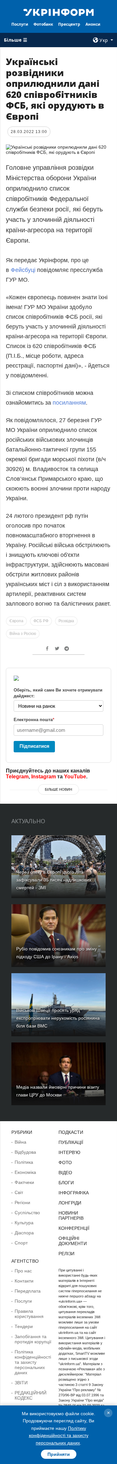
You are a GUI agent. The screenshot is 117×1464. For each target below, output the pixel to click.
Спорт (21, 1242)
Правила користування (29, 1314)
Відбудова (25, 1152)
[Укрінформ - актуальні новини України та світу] (58, 11)
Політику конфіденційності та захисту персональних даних (58, 1435)
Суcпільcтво (27, 1212)
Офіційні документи (72, 1241)
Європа (16, 621)
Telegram (17, 776)
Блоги (66, 1182)
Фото (65, 1162)
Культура (24, 1222)
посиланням (69, 402)
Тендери (24, 1326)
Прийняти (58, 1454)
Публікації (70, 1142)
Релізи (66, 1253)
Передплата (28, 1291)
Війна (20, 1142)
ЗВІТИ (21, 1382)
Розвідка (66, 621)
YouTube (75, 776)
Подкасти (70, 1132)
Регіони (22, 1202)
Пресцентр (69, 24)
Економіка (25, 1172)
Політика (24, 1162)
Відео (65, 1172)
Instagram (43, 776)
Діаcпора (24, 1232)
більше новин (58, 789)
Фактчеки (24, 1182)
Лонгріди (69, 1202)
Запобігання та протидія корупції (33, 1339)
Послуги (19, 24)
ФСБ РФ (40, 621)
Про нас (23, 1270)
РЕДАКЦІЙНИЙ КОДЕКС (30, 1395)
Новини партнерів (71, 1215)
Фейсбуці (23, 270)
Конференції (73, 1228)
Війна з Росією (22, 633)
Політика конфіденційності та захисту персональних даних (33, 1362)
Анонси (92, 24)
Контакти (24, 1280)
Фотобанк (43, 24)
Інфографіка (73, 1192)
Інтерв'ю (69, 1152)
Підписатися (34, 746)
